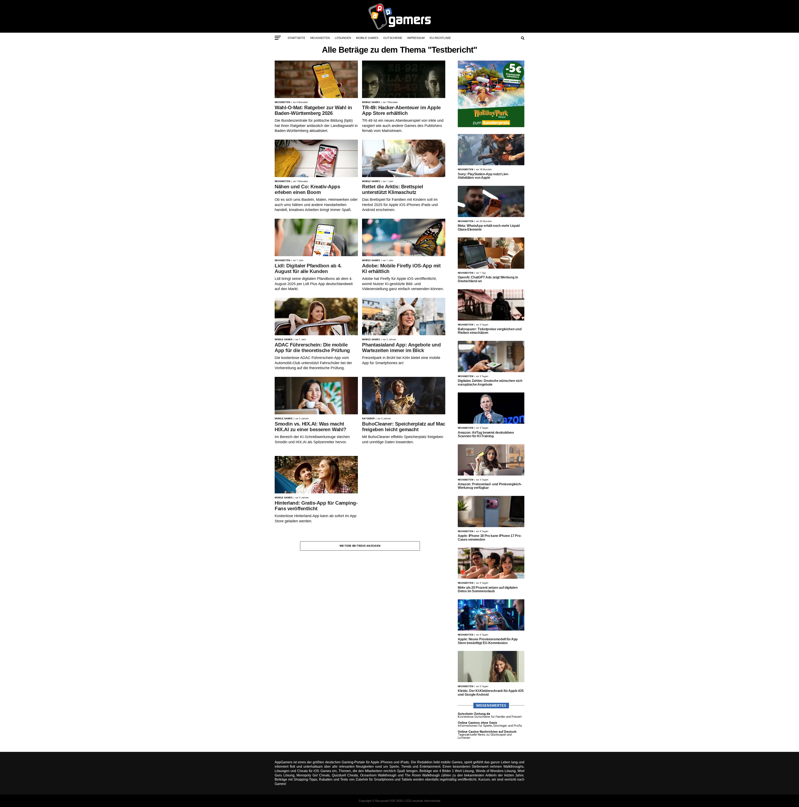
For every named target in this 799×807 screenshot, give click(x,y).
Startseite (296, 38)
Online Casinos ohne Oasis (477, 723)
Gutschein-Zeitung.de (474, 714)
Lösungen (343, 38)
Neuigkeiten (320, 38)
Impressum (416, 38)
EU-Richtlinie (440, 38)
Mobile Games (367, 38)
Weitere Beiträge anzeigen (360, 545)
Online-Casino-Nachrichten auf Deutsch (487, 732)
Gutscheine (392, 38)
